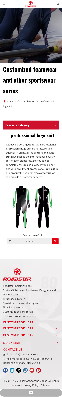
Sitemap (45, 385)
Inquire (29, 241)
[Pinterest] (38, 370)
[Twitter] (18, 370)
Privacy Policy (31, 385)
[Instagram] (25, 370)
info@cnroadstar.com (26, 354)
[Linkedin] (12, 370)
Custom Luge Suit (33, 235)
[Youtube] (31, 370)
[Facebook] (5, 370)
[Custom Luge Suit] (32, 206)
